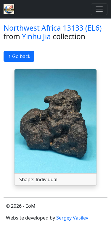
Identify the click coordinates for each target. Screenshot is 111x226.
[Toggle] (99, 9)
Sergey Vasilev (72, 218)
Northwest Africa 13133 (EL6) (53, 28)
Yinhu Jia (36, 36)
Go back (21, 56)
